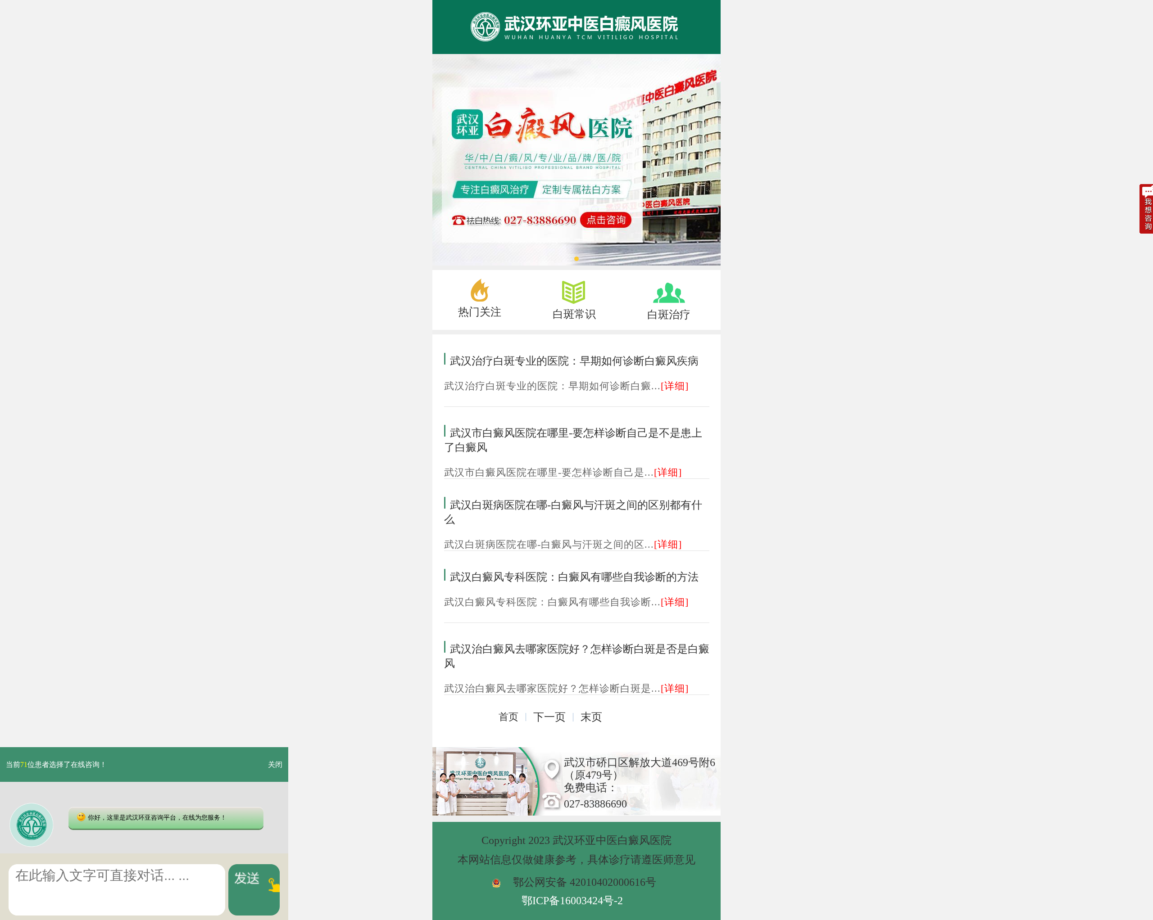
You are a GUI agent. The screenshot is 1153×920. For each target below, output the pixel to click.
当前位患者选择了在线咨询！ (56, 764)
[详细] (675, 386)
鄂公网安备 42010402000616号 (584, 882)
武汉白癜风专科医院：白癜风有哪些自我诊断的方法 (574, 577)
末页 (591, 717)
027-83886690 (595, 804)
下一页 (549, 717)
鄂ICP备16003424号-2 (572, 900)
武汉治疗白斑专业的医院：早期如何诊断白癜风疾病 (574, 361)
